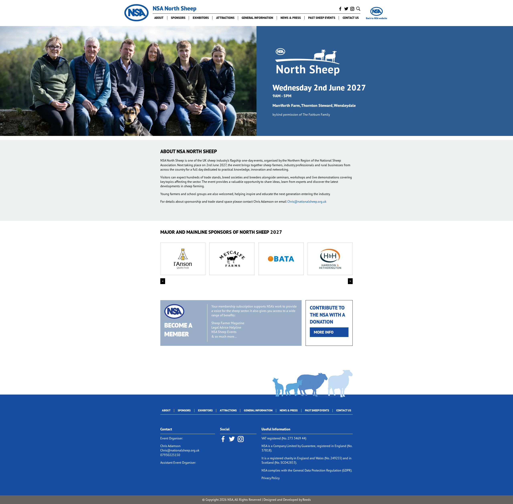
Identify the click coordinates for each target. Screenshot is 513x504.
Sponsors (178, 18)
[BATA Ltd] (281, 259)
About (159, 18)
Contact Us (351, 18)
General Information (257, 18)
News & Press (291, 18)
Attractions (225, 18)
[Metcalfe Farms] (232, 259)
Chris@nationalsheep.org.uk (306, 201)
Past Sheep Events (321, 18)
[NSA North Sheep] (136, 13)
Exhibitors (201, 18)
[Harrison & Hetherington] (330, 259)
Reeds (307, 500)
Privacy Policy (271, 478)
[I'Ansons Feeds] (183, 259)
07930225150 (170, 455)
